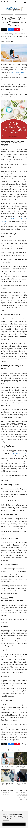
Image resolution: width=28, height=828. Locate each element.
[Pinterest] (7, 2)
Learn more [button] (6, 820)
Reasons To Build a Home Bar (7, 792)
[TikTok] (12, 2)
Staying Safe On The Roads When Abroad (20, 766)
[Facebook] (15, 2)
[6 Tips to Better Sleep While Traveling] (20, 775)
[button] (26, 2)
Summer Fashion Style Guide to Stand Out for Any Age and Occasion (21, 794)
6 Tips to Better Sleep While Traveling (20, 784)
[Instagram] (4, 2)
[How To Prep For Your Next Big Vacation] (7, 758)
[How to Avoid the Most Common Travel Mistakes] (7, 775)
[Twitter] (2, 2)
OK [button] (14, 824)
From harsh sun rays (18, 72)
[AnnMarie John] (14, 7)
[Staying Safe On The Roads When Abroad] (20, 758)
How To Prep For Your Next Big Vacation (7, 766)
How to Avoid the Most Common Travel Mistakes (7, 784)
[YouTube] (10, 2)
